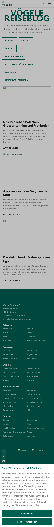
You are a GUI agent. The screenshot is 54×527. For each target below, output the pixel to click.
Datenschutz (8, 436)
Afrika (9, 48)
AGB (29, 410)
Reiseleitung (32, 420)
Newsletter (31, 390)
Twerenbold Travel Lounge (14, 432)
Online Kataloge (33, 394)
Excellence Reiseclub (35, 428)
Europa (9, 40)
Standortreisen (33, 351)
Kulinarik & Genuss (10, 368)
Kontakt (6, 420)
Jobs (29, 424)
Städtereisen (8, 355)
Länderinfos (8, 406)
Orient (25, 40)
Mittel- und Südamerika (19, 64)
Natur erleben (32, 376)
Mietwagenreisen (10, 358)
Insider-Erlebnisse (16, 80)
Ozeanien (31, 337)
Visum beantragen (34, 402)
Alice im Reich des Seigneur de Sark (25, 193)
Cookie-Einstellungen (27, 522)
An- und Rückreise (34, 398)
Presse (29, 432)
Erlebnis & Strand (10, 372)
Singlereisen (32, 355)
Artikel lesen (11, 148)
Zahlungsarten (9, 410)
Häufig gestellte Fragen (13, 398)
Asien (24, 48)
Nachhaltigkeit (9, 428)
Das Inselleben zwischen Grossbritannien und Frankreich (26, 123)
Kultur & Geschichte (11, 376)
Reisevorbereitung (34, 406)
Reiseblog (7, 390)
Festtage (30, 380)
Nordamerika (13, 56)
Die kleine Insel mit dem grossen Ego (26, 259)
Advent (6, 380)
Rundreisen (7, 351)
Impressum (31, 436)
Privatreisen (32, 358)
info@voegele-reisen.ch (20, 319)
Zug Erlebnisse (33, 368)
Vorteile (6, 424)
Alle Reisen (7, 329)
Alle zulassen (27, 513)
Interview (10, 72)
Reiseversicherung (10, 402)
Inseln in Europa (33, 372)
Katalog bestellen (10, 394)
